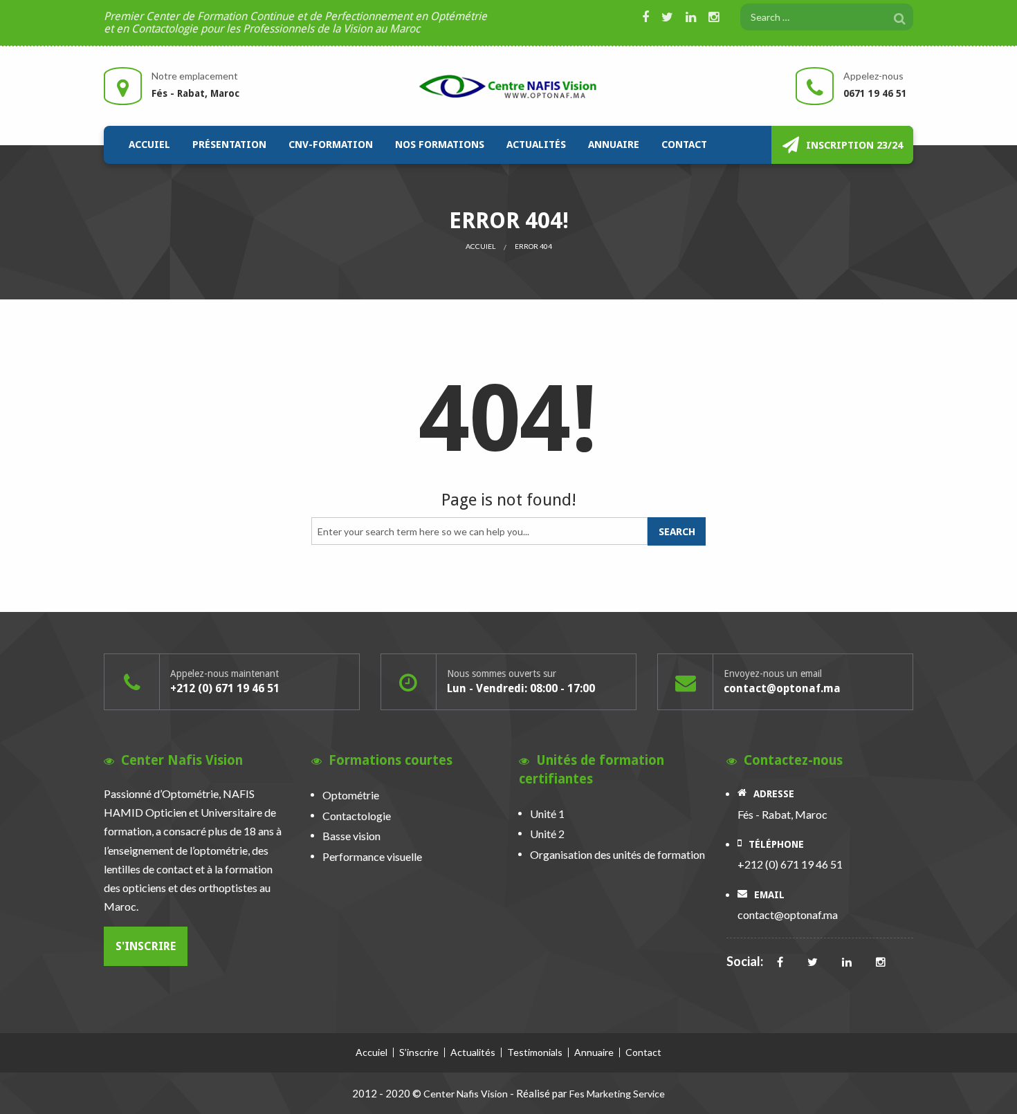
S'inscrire (146, 946)
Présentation (229, 144)
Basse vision (351, 835)
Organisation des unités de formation (617, 854)
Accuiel (149, 144)
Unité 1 (547, 813)
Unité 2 (547, 833)
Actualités (536, 144)
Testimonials (534, 1052)
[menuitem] (149, 145)
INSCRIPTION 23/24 (854, 145)
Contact (684, 144)
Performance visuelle (372, 856)
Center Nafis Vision (465, 1093)
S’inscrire (419, 1052)
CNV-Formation (330, 144)
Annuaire (613, 144)
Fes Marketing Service (617, 1093)
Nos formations (439, 144)
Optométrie (350, 794)
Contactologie (356, 815)
